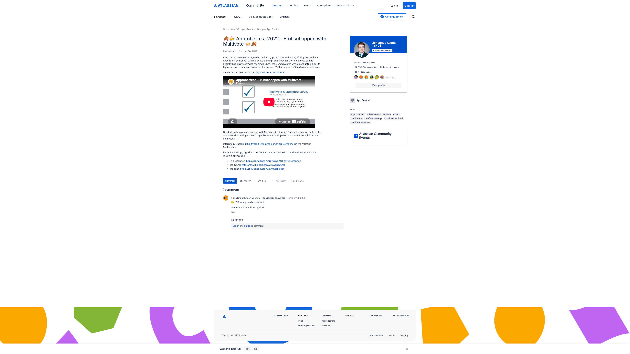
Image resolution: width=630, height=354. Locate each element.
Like (233, 212)
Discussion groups (260, 16)
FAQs (300, 321)
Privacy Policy (376, 335)
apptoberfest (358, 114)
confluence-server (360, 122)
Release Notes (345, 5)
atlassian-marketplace (379, 114)
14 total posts (364, 72)
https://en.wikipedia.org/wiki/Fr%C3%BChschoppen (273, 160)
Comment (230, 180)
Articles (284, 16)
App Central (273, 29)
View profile (378, 85)
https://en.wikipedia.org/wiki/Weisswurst (263, 164)
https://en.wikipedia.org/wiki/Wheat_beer (262, 168)
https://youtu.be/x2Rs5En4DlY (266, 72)
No (255, 348)
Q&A (237, 16)
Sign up (409, 5)
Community (255, 5)
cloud (396, 114)
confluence (356, 118)
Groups (241, 29)
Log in (394, 5)
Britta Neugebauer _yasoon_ (246, 198)
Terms (392, 335)
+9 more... (390, 77)
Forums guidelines (306, 325)
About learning (328, 321)
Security (404, 335)
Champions (324, 5)
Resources (326, 325)
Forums (277, 5)
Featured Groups (256, 29)
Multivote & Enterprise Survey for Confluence (271, 143)
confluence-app (373, 118)
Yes (248, 348)
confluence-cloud (393, 118)
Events (308, 5)
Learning (292, 5)
